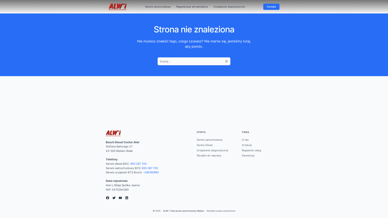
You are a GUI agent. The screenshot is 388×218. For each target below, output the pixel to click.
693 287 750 (150, 168)
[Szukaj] (226, 61)
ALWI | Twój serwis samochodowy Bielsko (183, 211)
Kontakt (271, 6)
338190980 (151, 172)
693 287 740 (138, 163)
